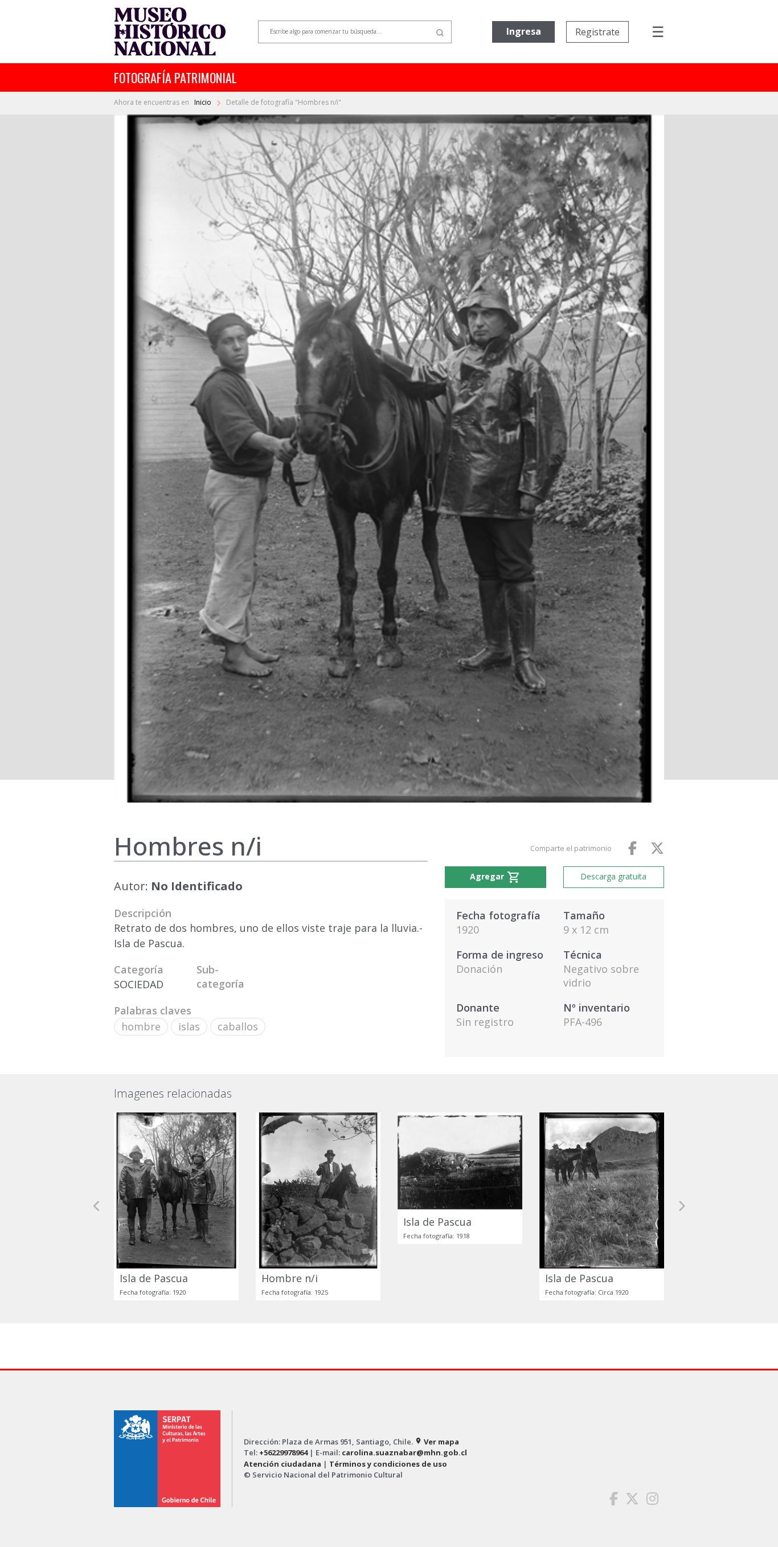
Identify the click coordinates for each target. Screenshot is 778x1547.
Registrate (597, 32)
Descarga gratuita (613, 876)
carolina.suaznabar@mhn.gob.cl (404, 1452)
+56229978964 (283, 1452)
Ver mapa (437, 1441)
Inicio (203, 102)
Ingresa (523, 31)
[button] (97, 1206)
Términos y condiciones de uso (388, 1464)
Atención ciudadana (282, 1464)
